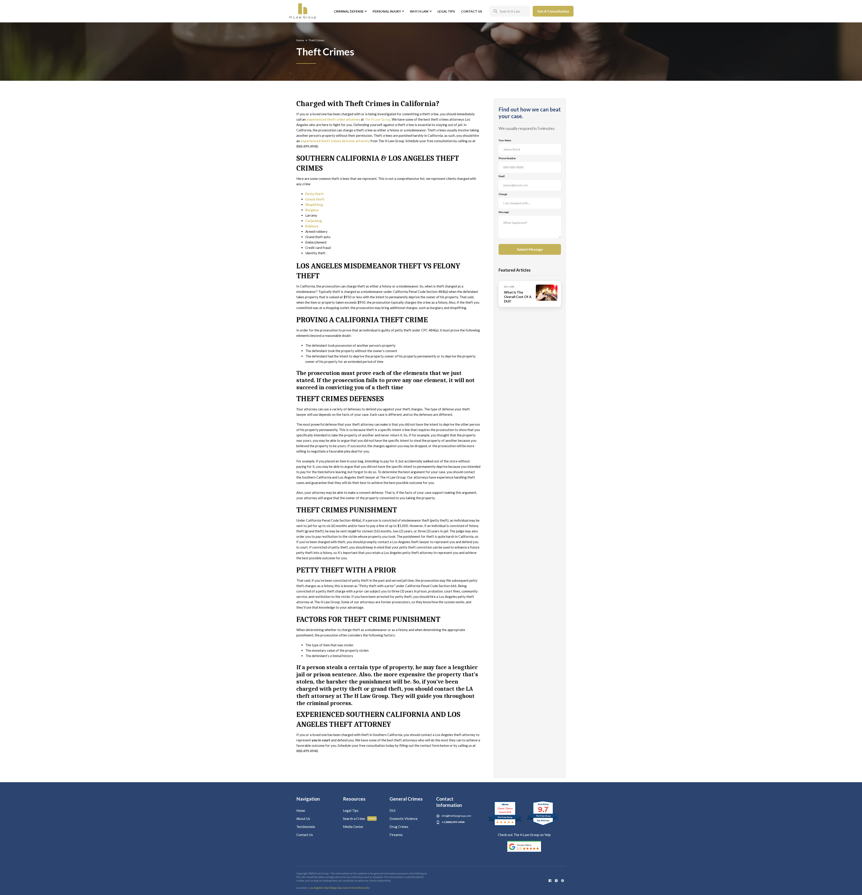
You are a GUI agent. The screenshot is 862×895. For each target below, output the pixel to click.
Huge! (372, 818)
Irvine (353, 887)
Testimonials (305, 827)
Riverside (363, 887)
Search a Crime (354, 819)
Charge (503, 194)
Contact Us (471, 11)
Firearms (396, 835)
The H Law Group (377, 119)
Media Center (353, 827)
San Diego (330, 887)
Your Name (505, 140)
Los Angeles (316, 887)
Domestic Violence (403, 819)
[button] (350, 11)
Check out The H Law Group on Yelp (524, 835)
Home (300, 40)
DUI (392, 810)
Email (502, 176)
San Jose (343, 887)
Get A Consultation (553, 11)
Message (504, 212)
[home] (302, 11)
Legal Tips (446, 11)
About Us (303, 819)
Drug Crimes (398, 827)
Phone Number (507, 158)
